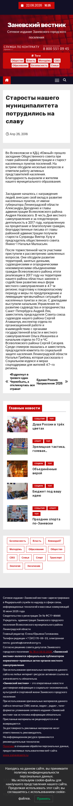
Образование (20, 65)
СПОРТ (37, 441)
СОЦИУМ (38, 463)
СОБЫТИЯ (39, 418)
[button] (65, 80)
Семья (55, 65)
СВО (57, 60)
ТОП (51, 418)
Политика (8, 746)
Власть (31, 60)
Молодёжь (45, 60)
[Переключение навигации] (57, 80)
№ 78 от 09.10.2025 (40, 652)
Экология (15, 566)
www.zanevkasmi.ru (15, 755)
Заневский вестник (36, 25)
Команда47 (54, 541)
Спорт (39, 557)
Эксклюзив (33, 566)
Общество (17, 60)
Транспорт (56, 557)
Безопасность (39, 65)
